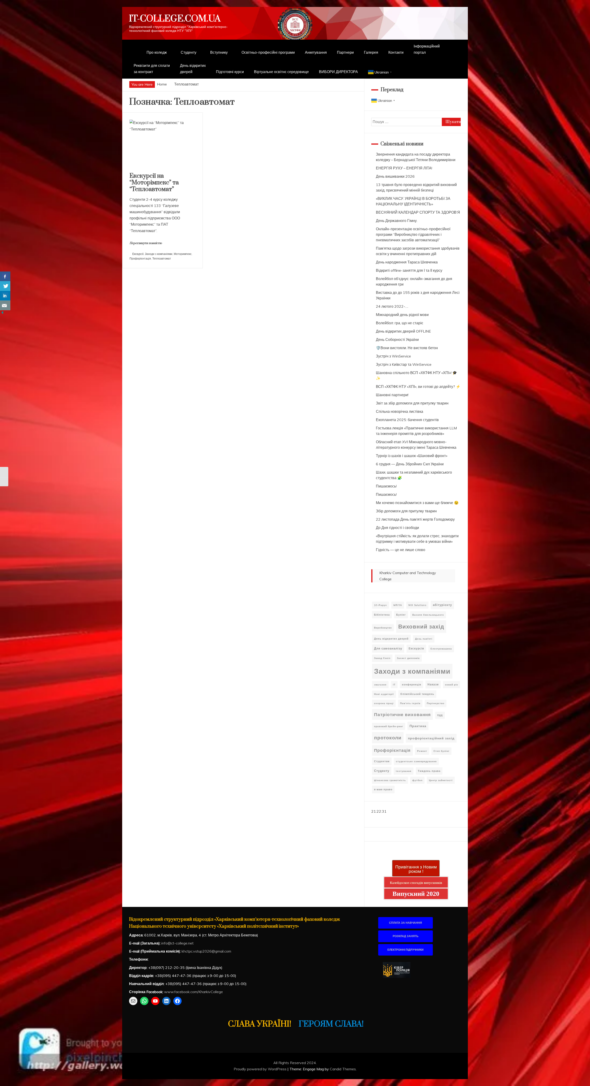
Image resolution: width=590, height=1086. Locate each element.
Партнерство (435, 703)
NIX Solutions (417, 605)
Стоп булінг (441, 751)
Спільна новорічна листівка (399, 411)
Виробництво (383, 627)
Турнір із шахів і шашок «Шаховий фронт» (411, 455)
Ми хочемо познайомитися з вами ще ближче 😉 (417, 502)
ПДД (440, 715)
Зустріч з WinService (393, 356)
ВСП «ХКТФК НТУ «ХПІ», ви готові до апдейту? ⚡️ (418, 386)
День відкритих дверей (193, 68)
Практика (418, 726)
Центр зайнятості (441, 780)
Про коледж (157, 52)
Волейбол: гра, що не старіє (399, 323)
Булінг (401, 614)
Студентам (381, 761)
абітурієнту (442, 605)
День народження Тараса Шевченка (407, 262)
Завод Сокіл (382, 658)
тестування (403, 771)
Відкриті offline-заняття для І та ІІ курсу (409, 270)
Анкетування (316, 52)
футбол (417, 780)
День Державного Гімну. (396, 220)
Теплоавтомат (161, 258)
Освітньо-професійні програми (268, 52)
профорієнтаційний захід (431, 738)
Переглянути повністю (146, 243)
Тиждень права (429, 771)
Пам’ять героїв (410, 703)
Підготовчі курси (230, 71)
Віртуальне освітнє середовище (281, 71)
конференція (411, 684)
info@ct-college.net (177, 943)
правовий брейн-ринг (388, 726)
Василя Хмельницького (428, 614)
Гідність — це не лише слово (400, 549)
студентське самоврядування (416, 761)
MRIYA (397, 605)
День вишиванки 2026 (395, 176)
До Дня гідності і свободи (397, 527)
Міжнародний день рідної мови (402, 314)
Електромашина (441, 648)
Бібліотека (382, 614)
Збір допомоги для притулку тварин (406, 511)
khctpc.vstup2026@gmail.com (206, 951)
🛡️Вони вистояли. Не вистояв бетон (407, 347)
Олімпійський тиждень (417, 694)
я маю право (383, 789)
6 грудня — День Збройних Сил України (410, 464)
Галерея (371, 52)
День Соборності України (397, 339)
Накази (433, 684)
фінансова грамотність (390, 780)
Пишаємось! (386, 486)
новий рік (451, 684)
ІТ (394, 684)
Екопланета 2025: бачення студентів (407, 419)
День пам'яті (423, 638)
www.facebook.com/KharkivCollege (193, 991)
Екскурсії (138, 254)
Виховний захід (421, 626)
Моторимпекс (183, 254)
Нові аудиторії (384, 694)
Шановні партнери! (392, 394)
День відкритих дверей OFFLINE (403, 331)
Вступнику (219, 52)
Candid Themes (343, 1069)
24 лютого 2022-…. (392, 306)
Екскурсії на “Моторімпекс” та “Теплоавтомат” (154, 182)
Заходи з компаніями (158, 254)
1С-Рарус (380, 605)
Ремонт (422, 751)
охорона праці (384, 703)
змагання (380, 684)
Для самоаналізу (388, 648)
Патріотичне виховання (402, 714)
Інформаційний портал (427, 49)
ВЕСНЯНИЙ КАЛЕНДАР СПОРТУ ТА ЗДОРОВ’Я (418, 212)
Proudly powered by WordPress (260, 1069)
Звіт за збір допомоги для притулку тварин (412, 403)
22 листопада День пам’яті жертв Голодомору (415, 519)
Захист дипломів (408, 658)
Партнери (345, 52)
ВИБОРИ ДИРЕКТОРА (338, 71)
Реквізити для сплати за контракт (152, 68)
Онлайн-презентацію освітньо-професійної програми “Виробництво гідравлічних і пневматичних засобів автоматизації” (413, 234)
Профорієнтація (140, 258)
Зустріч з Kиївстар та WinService (403, 364)
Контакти (396, 52)
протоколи (387, 738)
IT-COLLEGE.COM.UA (175, 18)
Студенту (188, 52)
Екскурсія (416, 648)
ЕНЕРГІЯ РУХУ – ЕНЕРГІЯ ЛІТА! (404, 168)
